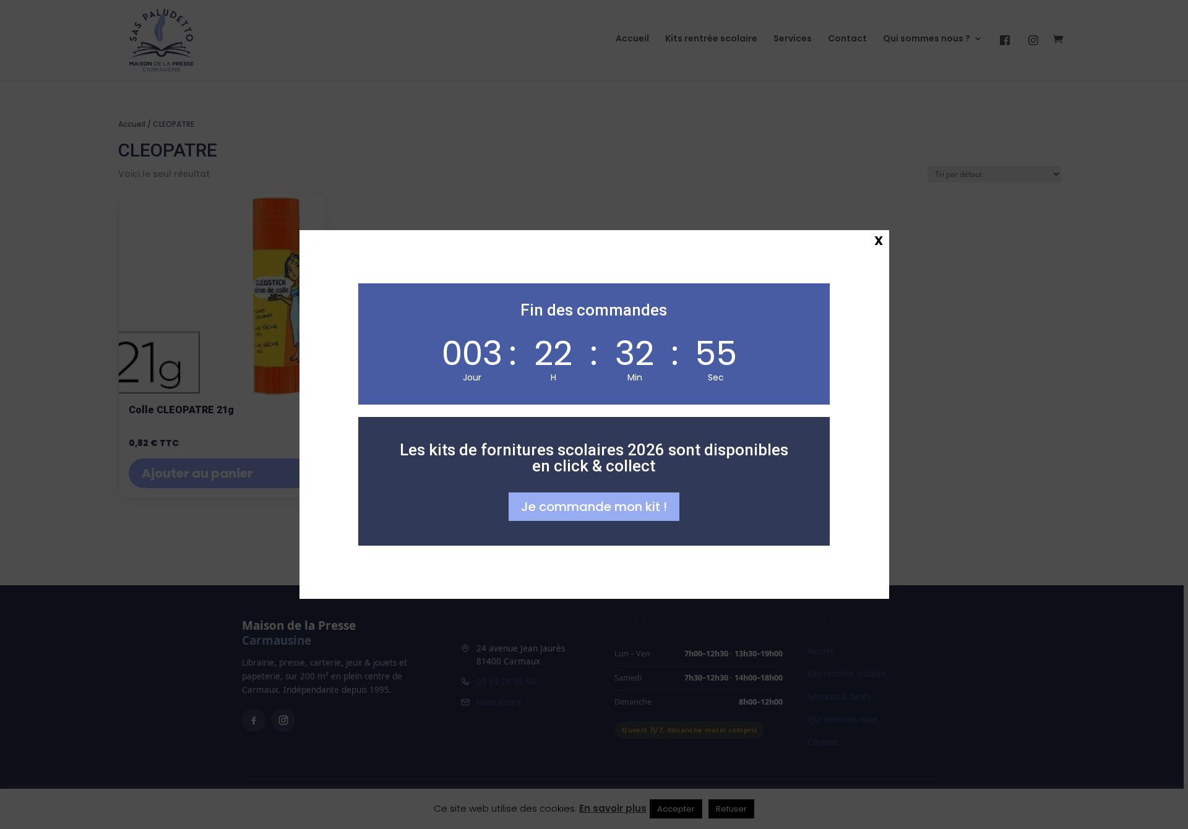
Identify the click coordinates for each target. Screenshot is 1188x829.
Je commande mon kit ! (594, 506)
